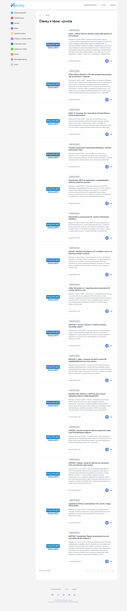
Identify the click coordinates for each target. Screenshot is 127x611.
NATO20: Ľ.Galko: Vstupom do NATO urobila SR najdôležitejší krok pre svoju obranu (87, 360)
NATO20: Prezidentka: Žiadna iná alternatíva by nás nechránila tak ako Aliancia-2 (89, 537)
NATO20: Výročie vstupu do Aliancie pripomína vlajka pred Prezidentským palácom (90, 431)
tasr (111, 61)
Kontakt (113, 5)
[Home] (40, 15)
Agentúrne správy (74, 30)
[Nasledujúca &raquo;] (112, 570)
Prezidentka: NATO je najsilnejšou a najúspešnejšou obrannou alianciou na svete (89, 181)
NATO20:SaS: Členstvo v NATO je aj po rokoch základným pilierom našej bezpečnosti (87, 395)
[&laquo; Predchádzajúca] (88, 570)
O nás (103, 5)
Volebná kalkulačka (90, 5)
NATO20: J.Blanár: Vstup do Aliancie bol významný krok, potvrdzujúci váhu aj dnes (89, 464)
